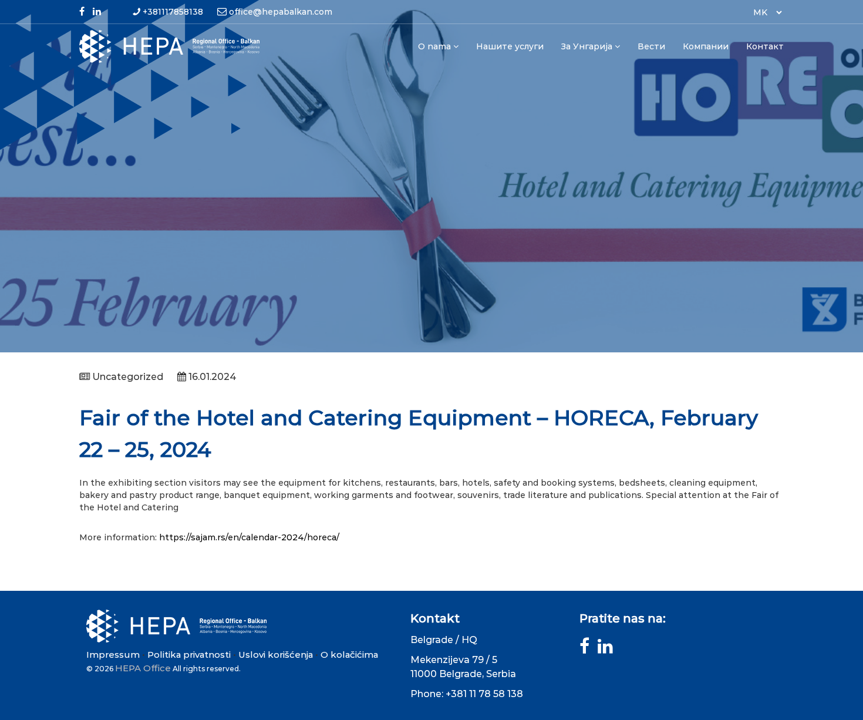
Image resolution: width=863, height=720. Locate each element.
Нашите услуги (510, 46)
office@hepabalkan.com (280, 11)
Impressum (113, 654)
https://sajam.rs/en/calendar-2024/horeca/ (249, 537)
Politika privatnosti (189, 654)
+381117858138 (173, 11)
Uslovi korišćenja (275, 654)
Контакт (765, 46)
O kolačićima (349, 654)
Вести (651, 46)
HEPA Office (143, 668)
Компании (706, 46)
